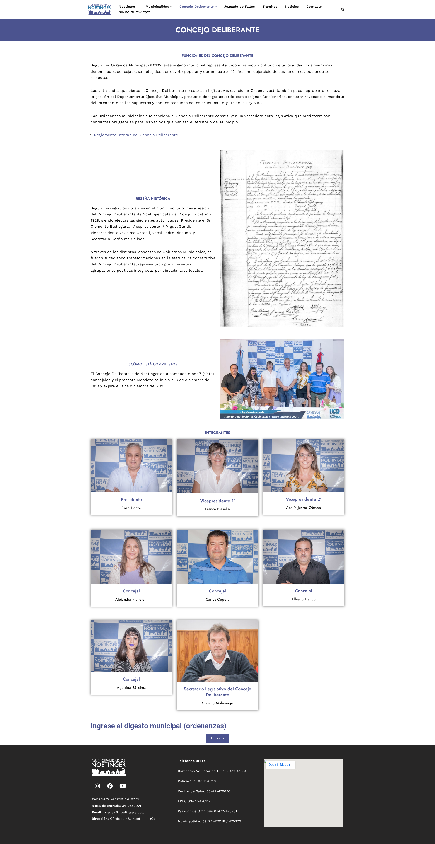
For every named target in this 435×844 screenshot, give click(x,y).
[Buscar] (342, 9)
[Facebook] (110, 785)
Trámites (270, 6)
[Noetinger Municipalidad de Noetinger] (99, 9)
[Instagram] (97, 785)
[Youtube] (122, 785)
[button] (137, 6)
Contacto (314, 6)
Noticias (292, 6)
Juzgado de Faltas (239, 6)
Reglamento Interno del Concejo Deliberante (136, 135)
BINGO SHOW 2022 (135, 12)
